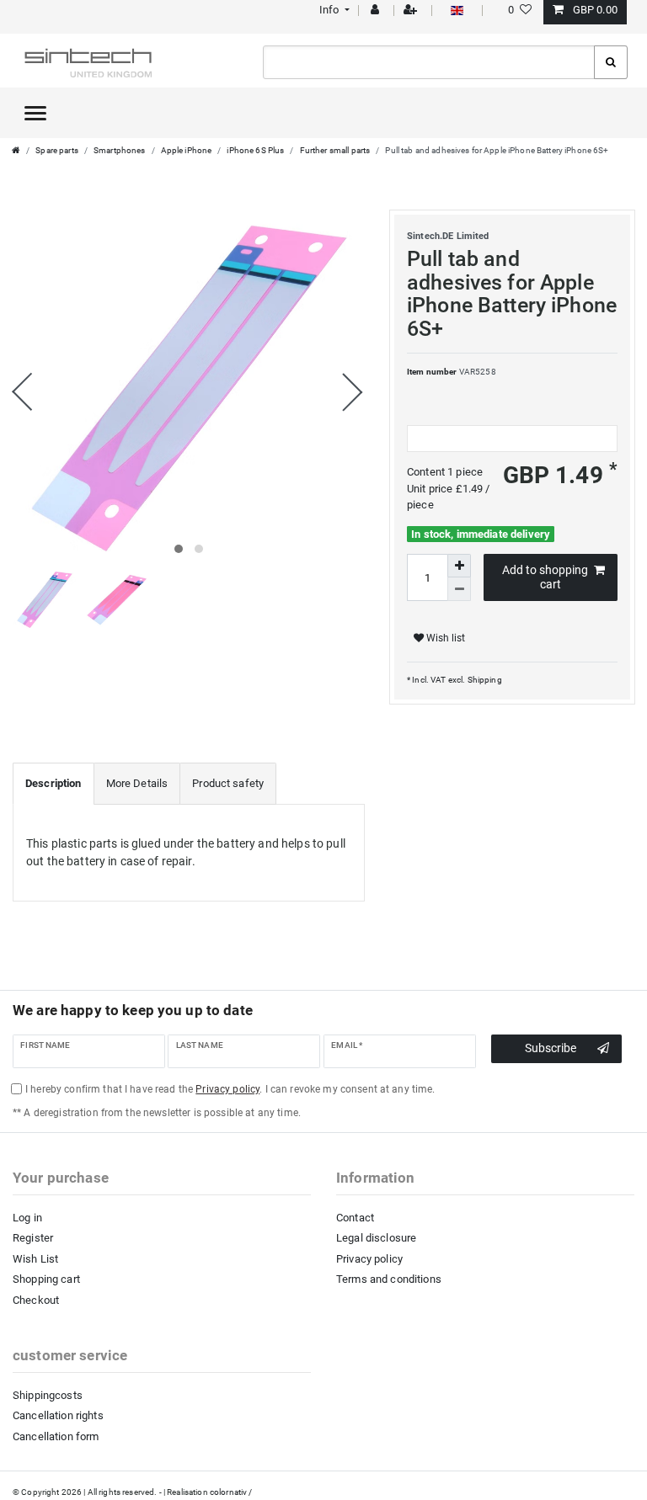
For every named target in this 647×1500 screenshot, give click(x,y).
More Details (137, 783)
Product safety (228, 783)
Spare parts (56, 150)
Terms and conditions (388, 1279)
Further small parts (335, 150)
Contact (355, 1217)
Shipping (483, 679)
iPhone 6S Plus (255, 150)
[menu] (35, 112)
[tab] (53, 784)
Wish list (444, 638)
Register (33, 1237)
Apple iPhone (186, 150)
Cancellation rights (58, 1415)
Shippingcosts (48, 1395)
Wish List (35, 1259)
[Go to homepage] (16, 150)
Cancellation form (56, 1436)
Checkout (36, 1300)
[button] (332, 9)
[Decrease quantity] (459, 589)
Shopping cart (46, 1279)
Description (53, 783)
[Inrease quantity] (459, 565)
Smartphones (120, 150)
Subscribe (550, 1048)
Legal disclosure (376, 1237)
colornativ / (231, 1492)
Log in (27, 1217)
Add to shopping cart (545, 577)
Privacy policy (369, 1259)
